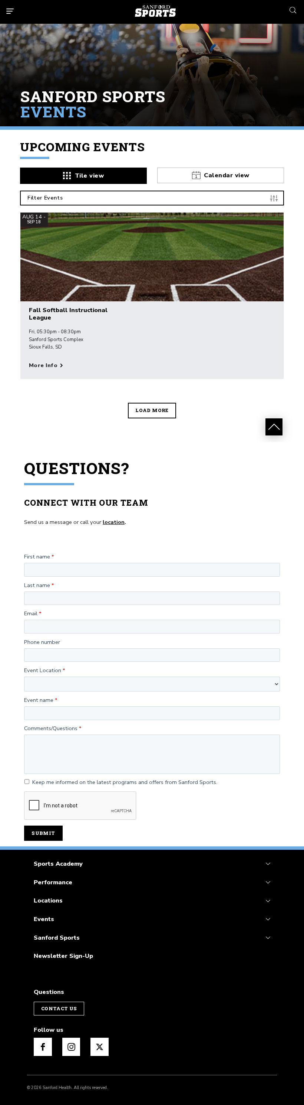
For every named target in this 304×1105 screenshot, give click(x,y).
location (114, 522)
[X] (99, 1047)
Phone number (42, 642)
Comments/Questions (50, 728)
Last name (37, 585)
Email (30, 613)
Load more (151, 410)
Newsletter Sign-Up (63, 956)
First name (37, 557)
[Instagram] (71, 1047)
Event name (38, 700)
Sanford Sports (57, 937)
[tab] (83, 176)
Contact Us (59, 1008)
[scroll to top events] (273, 426)
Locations (48, 900)
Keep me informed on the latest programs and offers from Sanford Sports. (124, 782)
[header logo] (155, 11)
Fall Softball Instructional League (68, 314)
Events (44, 919)
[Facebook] (43, 1047)
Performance (53, 882)
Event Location (42, 670)
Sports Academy (58, 863)
